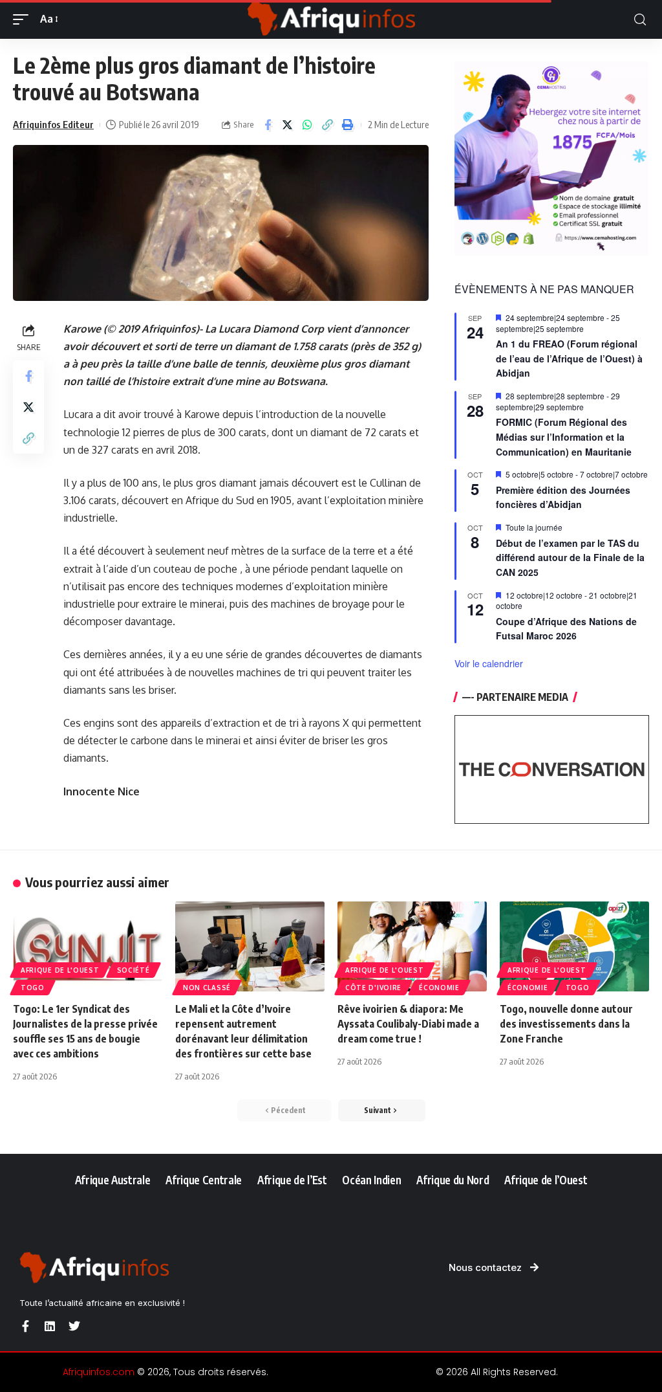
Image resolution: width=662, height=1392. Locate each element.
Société (133, 970)
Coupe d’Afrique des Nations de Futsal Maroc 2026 (566, 629)
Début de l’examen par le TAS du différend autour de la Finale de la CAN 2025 (570, 557)
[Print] (348, 125)
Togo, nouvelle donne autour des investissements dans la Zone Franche (566, 1023)
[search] (640, 20)
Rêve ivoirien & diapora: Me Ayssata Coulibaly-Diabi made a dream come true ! (408, 1023)
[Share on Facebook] (268, 125)
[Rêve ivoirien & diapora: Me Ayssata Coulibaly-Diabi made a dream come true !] (412, 946)
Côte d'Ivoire (373, 987)
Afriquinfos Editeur (53, 124)
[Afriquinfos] (331, 19)
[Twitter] (74, 1326)
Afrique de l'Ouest (60, 970)
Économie (439, 987)
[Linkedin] (50, 1326)
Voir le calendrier (488, 663)
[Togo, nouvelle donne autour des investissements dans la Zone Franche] (574, 946)
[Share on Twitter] (288, 125)
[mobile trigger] (24, 19)
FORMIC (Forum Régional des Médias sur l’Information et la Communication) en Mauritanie (564, 436)
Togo (33, 987)
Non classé (207, 987)
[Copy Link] (328, 125)
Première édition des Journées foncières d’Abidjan (563, 497)
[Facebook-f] (25, 1326)
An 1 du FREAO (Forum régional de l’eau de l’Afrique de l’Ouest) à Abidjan (569, 358)
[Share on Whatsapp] (308, 125)
